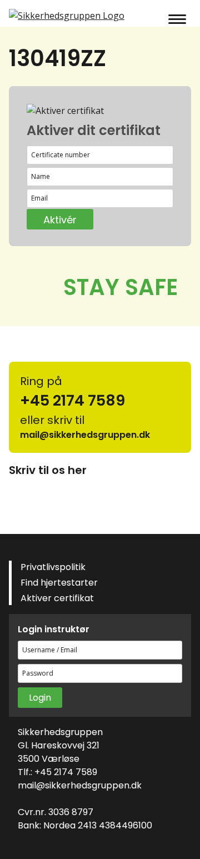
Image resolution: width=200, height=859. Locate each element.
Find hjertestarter (59, 582)
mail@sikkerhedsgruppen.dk (80, 785)
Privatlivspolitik (53, 567)
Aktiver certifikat (57, 598)
